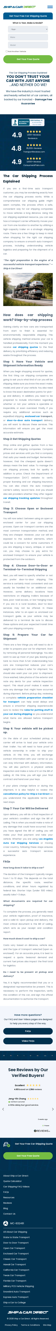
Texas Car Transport (14, 1275)
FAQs (28, 1031)
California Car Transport (16, 1269)
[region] (28, 1109)
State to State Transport (16, 1237)
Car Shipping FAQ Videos (16, 1186)
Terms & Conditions (30, 1325)
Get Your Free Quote (28, 59)
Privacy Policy (11, 1325)
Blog (5, 1208)
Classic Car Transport (15, 1259)
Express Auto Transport (16, 1297)
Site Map (47, 1325)
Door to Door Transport (16, 1242)
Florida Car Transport (14, 1280)
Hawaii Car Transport (14, 1264)
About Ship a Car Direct (15, 1175)
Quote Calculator (12, 1181)
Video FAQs (28, 1041)
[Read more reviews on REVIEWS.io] (42, 1131)
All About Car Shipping (15, 1231)
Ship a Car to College (14, 1302)
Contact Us (9, 1213)
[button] (3, 1109)
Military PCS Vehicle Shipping (18, 1286)
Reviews (7, 1202)
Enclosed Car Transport (16, 1253)
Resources (8, 1197)
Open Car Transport (14, 1248)
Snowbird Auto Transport (16, 1291)
